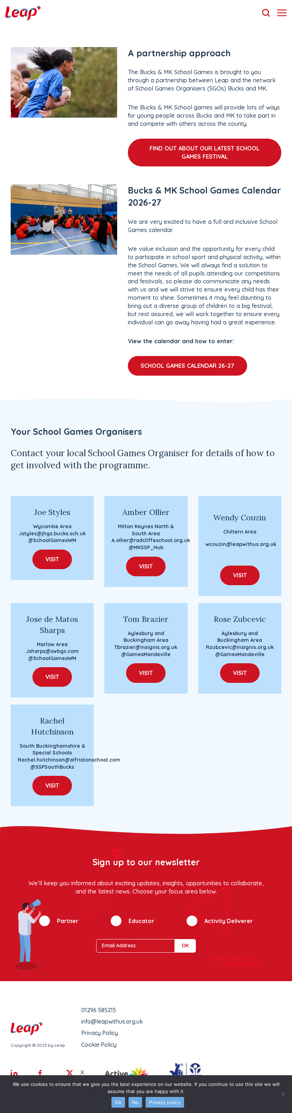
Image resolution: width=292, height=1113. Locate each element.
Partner (67, 920)
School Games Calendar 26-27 (187, 365)
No (135, 1102)
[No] (283, 1094)
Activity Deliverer (228, 920)
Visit (52, 559)
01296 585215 (98, 1010)
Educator (141, 920)
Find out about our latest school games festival (205, 152)
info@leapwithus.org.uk (112, 1021)
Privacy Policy (99, 1032)
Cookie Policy (98, 1044)
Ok (118, 1102)
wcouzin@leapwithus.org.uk (240, 544)
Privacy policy (165, 1102)
